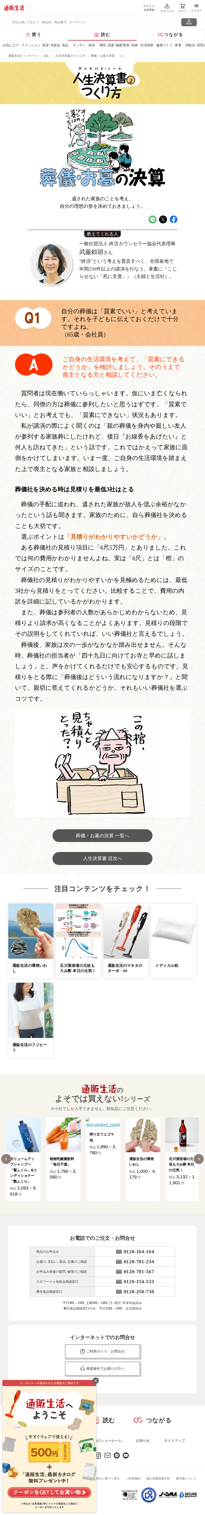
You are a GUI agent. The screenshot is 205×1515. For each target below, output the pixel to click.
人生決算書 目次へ (102, 858)
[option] (23, 1159)
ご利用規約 (133, 1478)
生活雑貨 (146, 45)
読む (106, 34)
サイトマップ (174, 1440)
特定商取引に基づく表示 (103, 1478)
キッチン (79, 45)
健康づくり (164, 45)
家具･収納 (130, 45)
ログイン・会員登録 (150, 7)
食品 (65, 45)
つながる (173, 34)
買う (37, 34)
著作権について (186, 1478)
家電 (178, 45)
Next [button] (199, 1159)
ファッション (30, 45)
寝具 (91, 45)
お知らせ (143, 1440)
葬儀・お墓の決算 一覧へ (102, 835)
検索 (189, 23)
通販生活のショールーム (102, 1440)
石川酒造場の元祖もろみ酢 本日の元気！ (141, 1164)
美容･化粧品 (50, 45)
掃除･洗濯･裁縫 (109, 45)
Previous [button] (6, 1159)
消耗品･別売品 (195, 45)
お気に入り (10, 45)
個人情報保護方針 (158, 1478)
